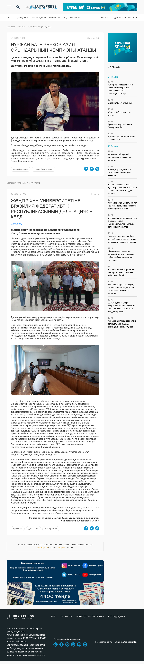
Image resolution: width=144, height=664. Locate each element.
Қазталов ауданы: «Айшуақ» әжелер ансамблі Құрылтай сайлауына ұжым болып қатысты (121, 288)
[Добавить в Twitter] (91, 168)
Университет (51, 529)
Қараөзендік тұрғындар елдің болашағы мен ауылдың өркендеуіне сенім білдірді (122, 322)
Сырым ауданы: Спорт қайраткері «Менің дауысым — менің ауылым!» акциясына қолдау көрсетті (122, 306)
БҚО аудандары (72, 17)
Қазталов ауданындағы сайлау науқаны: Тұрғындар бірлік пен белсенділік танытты (122, 204)
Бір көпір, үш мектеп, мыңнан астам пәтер (121, 137)
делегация (33, 529)
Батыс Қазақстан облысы (46, 17)
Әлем (9, 17)
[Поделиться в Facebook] (86, 168)
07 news (36, 183)
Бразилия (17, 529)
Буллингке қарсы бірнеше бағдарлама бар (120, 124)
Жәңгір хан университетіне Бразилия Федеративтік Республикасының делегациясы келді (120, 88)
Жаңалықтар (24, 27)
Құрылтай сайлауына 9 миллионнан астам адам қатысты (119, 155)
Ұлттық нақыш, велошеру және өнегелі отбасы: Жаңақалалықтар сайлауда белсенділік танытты (122, 221)
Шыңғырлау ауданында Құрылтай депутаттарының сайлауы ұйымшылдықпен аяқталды (121, 254)
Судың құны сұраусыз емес (120, 101)
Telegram (61, 547)
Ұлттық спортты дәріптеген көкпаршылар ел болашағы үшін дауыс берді (121, 270)
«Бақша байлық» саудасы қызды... (120, 112)
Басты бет (11, 27)
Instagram (43, 547)
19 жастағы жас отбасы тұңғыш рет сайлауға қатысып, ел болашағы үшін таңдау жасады (122, 188)
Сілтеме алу (16, 224)
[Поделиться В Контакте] (97, 168)
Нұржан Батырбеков (43, 169)
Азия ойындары (20, 169)
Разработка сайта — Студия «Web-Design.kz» (116, 642)
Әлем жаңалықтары (41, 27)
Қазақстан (22, 17)
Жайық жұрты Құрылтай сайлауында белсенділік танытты (119, 171)
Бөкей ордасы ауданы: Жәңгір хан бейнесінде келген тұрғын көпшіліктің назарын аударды (122, 237)
